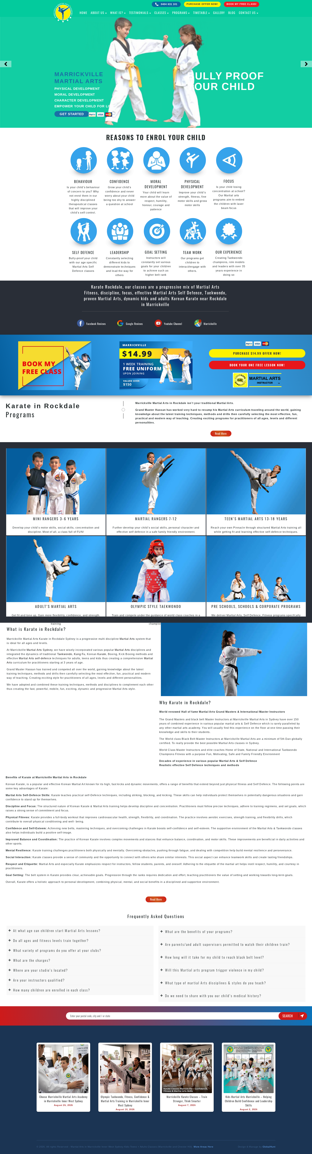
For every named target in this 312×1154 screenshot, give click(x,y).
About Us (97, 13)
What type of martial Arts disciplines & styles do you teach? (215, 983)
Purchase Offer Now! (202, 4)
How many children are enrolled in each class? (51, 990)
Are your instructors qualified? (39, 980)
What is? (116, 13)
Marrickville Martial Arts (240, 739)
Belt (192, 739)
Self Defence (252, 723)
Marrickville (210, 324)
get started (72, 114)
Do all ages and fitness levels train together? (51, 940)
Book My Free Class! (242, 4)
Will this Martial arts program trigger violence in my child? (214, 970)
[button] (80, 931)
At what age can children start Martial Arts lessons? (57, 930)
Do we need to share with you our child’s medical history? (213, 996)
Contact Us (247, 13)
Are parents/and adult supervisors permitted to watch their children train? (227, 944)
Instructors (222, 719)
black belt (197, 719)
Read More (221, 433)
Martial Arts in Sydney (264, 719)
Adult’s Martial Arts (56, 606)
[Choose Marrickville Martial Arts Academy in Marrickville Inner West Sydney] (63, 1068)
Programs (179, 13)
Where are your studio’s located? (40, 970)
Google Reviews (134, 324)
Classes (160, 13)
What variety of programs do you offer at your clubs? (57, 950)
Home (83, 13)
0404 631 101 (168, 4)
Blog (231, 13)
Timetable (200, 13)
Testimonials (139, 13)
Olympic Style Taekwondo (156, 606)
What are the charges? (32, 960)
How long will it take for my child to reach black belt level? (214, 957)
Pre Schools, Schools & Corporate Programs (256, 606)
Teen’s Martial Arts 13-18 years (256, 518)
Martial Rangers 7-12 (156, 518)
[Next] (306, 64)
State (240, 750)
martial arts (232, 723)
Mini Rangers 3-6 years (56, 518)
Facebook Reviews (96, 324)
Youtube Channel (173, 324)
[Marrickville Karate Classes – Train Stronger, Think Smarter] (187, 1068)
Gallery (219, 13)
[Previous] (5, 64)
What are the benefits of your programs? (199, 931)
